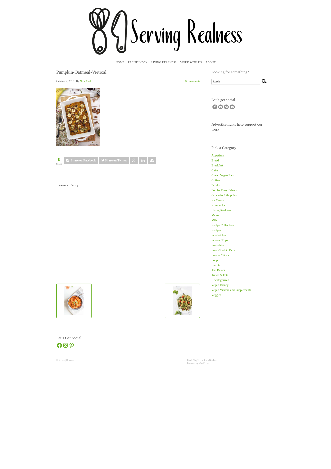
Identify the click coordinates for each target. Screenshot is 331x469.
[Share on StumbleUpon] (152, 161)
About (210, 62)
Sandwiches (218, 235)
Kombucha (218, 205)
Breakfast (217, 165)
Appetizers (217, 155)
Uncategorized (220, 280)
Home (120, 62)
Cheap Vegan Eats (222, 175)
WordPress (204, 363)
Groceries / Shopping (224, 195)
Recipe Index (137, 62)
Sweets (215, 265)
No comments (192, 81)
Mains (215, 215)
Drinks (215, 185)
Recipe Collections (222, 225)
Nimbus (212, 360)
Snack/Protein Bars (223, 250)
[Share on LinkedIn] (143, 161)
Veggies (216, 295)
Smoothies (217, 245)
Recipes (216, 230)
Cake (214, 170)
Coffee (215, 180)
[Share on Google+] (134, 161)
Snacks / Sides (220, 255)
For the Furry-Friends (224, 190)
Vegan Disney (220, 285)
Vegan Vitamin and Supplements (231, 290)
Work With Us (191, 62)
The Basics (218, 270)
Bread (215, 160)
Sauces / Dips (219, 240)
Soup (214, 260)
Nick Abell (86, 81)
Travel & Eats (219, 275)
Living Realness (163, 62)
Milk (214, 220)
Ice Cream (217, 200)
